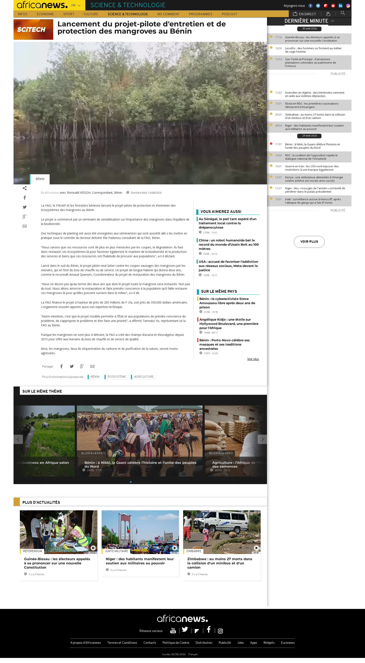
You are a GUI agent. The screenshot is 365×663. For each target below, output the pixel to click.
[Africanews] (41, 4)
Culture (91, 14)
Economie (45, 14)
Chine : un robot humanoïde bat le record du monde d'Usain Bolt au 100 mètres (229, 244)
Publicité (225, 643)
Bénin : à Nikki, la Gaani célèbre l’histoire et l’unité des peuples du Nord (312, 146)
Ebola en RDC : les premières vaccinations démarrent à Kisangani (312, 105)
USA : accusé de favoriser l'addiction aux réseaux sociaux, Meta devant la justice (228, 266)
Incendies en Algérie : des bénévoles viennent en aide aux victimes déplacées (314, 94)
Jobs (240, 643)
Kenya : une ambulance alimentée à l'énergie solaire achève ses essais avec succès (314, 179)
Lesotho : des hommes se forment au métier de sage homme (313, 49)
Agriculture (144, 376)
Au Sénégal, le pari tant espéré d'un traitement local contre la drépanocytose (227, 223)
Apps (253, 643)
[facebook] (209, 630)
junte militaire (116, 551)
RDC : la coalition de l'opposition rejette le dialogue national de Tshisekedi (311, 157)
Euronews (288, 643)
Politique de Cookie (175, 643)
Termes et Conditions (122, 643)
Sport (68, 14)
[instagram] (220, 630)
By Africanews (50, 193)
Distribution (204, 643)
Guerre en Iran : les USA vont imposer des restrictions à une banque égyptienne (312, 168)
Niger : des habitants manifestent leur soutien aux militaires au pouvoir (314, 127)
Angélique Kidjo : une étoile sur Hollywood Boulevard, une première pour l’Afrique (228, 323)
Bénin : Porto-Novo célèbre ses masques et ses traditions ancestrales (224, 344)
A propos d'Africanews (85, 643)
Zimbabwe (193, 551)
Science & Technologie (128, 14)
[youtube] (174, 630)
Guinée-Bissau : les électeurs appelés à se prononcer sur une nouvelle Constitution (312, 38)
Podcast (229, 14)
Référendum (32, 551)
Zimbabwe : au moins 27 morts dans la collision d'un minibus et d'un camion (315, 116)
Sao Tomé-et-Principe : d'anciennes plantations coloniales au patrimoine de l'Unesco (310, 62)
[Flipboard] (197, 630)
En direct (307, 14)
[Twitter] (185, 630)
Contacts (149, 643)
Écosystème (117, 376)
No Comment (168, 14)
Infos (22, 14)
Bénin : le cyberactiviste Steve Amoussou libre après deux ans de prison (227, 303)
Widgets (269, 643)
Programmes (200, 14)
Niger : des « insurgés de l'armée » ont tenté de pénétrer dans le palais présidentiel (315, 190)
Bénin (40, 179)
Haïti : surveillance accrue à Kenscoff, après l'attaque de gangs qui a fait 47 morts (313, 200)
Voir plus (309, 242)
